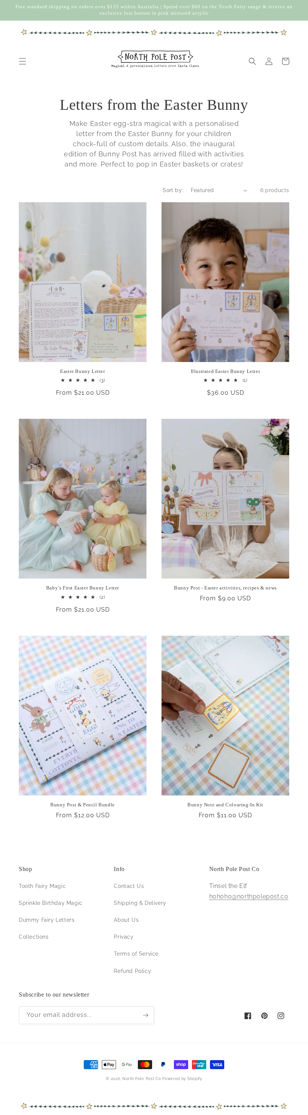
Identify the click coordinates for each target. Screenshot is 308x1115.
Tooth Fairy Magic (42, 886)
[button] (22, 61)
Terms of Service (136, 954)
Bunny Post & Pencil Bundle (82, 804)
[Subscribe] (145, 1015)
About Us (126, 920)
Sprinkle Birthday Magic (51, 903)
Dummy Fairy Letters (46, 920)
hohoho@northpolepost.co (248, 896)
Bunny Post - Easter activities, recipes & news (225, 588)
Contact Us (129, 886)
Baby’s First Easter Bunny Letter (82, 588)
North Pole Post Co (141, 1079)
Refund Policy (132, 971)
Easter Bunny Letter (82, 371)
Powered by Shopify (182, 1079)
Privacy (123, 937)
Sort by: (173, 190)
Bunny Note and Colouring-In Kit (225, 804)
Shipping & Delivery (140, 903)
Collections (34, 937)
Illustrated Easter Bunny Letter (225, 371)
